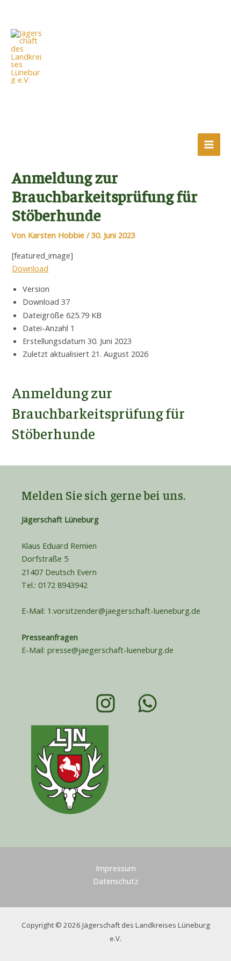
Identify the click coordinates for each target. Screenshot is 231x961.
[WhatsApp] (51, 144)
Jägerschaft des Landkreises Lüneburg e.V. (103, 89)
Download (30, 268)
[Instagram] (22, 144)
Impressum (116, 868)
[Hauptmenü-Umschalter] (209, 144)
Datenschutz (115, 881)
